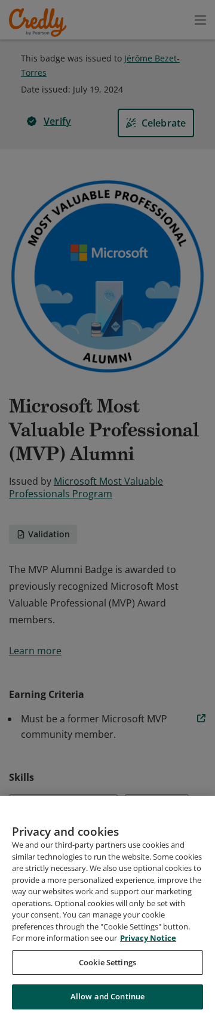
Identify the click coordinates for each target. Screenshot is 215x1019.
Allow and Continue (107, 996)
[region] (107, 907)
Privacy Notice (148, 937)
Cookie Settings (107, 962)
